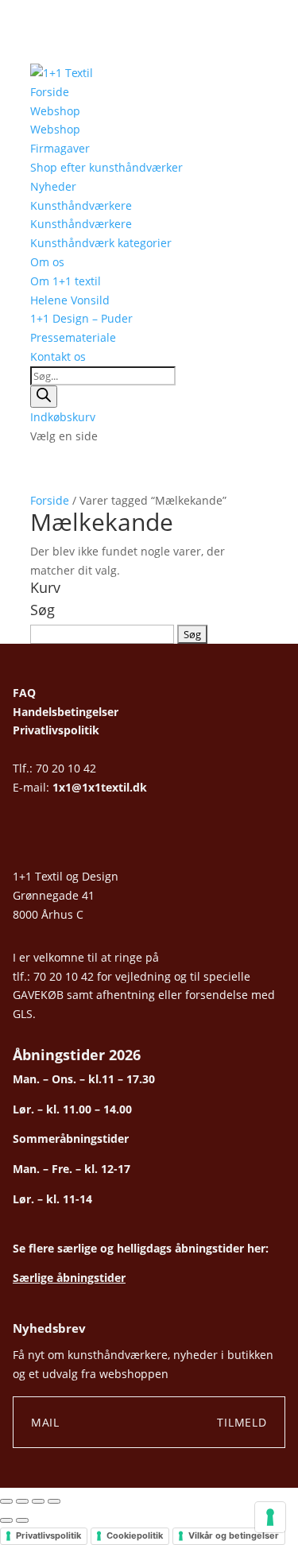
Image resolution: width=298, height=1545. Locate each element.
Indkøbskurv (62, 416)
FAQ (24, 692)
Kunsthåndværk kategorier (101, 242)
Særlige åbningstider (69, 1277)
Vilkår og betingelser (233, 1535)
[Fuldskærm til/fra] (22, 1501)
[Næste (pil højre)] (22, 1520)
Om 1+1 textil (65, 280)
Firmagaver (60, 148)
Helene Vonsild (70, 300)
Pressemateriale (73, 337)
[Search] (43, 396)
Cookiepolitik (134, 1535)
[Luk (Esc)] (54, 1501)
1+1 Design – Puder (81, 318)
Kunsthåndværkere (81, 205)
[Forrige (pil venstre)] (6, 1520)
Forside (49, 91)
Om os (47, 261)
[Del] (38, 1501)
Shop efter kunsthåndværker (106, 167)
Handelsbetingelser (65, 711)
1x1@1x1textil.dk (99, 787)
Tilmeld (242, 1422)
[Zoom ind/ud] (6, 1501)
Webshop (55, 110)
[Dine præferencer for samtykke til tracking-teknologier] (270, 1517)
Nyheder (53, 186)
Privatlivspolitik (56, 730)
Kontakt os (58, 356)
